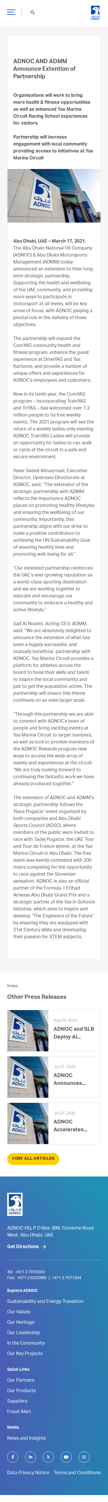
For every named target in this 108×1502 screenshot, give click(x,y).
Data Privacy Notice (28, 1473)
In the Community (26, 1343)
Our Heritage (21, 1323)
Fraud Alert (19, 1412)
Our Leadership (23, 1333)
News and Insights (26, 1438)
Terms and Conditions (77, 1473)
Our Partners (20, 1381)
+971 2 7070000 (30, 1272)
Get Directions (23, 1247)
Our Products (21, 1391)
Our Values (18, 1312)
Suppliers (17, 1401)
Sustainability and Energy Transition (45, 1302)
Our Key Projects (25, 1354)
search (33, 12)
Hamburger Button (11, 12)
